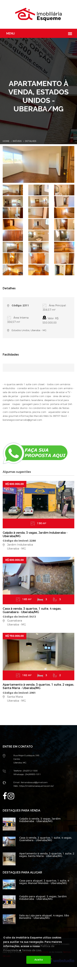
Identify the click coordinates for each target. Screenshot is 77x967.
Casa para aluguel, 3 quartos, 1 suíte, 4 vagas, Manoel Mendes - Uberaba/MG (44, 882)
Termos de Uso (31, 950)
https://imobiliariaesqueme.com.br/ (36, 786)
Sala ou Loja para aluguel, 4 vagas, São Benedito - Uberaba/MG (44, 917)
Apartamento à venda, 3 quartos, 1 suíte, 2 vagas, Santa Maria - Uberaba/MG (38, 686)
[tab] (13, 190)
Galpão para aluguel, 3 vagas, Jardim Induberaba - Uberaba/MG (43, 898)
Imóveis (17, 141)
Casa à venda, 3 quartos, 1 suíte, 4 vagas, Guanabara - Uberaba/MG (32, 610)
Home (6, 141)
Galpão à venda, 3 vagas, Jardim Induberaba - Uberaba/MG (35, 534)
